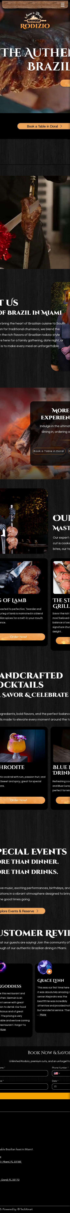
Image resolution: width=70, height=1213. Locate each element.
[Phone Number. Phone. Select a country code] (57, 1073)
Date (55, 1080)
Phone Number (60, 1067)
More (43, 1014)
